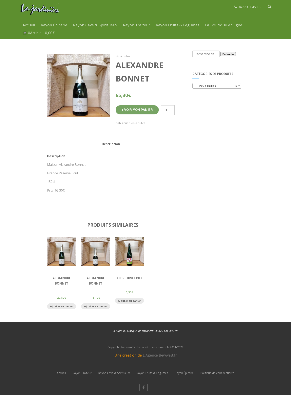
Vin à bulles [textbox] (215, 86)
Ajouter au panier (61, 306)
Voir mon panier (138, 109)
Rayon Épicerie (54, 25)
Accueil (29, 25)
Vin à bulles (123, 56)
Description (111, 144)
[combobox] (216, 86)
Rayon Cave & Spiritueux (95, 25)
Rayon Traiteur (136, 25)
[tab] (111, 144)
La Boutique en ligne (223, 25)
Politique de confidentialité (217, 373)
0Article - (41, 32)
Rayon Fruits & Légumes (177, 25)
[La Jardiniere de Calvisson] (40, 15)
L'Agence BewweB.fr (160, 355)
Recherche (228, 54)
